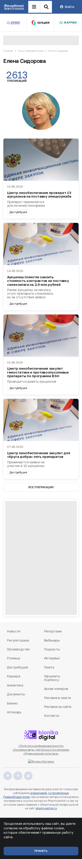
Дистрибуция (17, 667)
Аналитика (15, 685)
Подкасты (52, 649)
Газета (49, 667)
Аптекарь (14, 712)
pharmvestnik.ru (46, 808)
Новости (13, 631)
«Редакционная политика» (41, 753)
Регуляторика (18, 640)
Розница (13, 658)
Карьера (13, 676)
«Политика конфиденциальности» (41, 746)
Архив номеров (56, 688)
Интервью (52, 658)
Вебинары (52, 640)
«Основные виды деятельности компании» (41, 749)
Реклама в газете (57, 697)
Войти (69, 7)
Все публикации (40, 487)
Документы (16, 694)
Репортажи (53, 631)
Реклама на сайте (58, 706)
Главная (8, 50)
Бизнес (12, 703)
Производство (18, 649)
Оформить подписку (52, 677)
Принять (41, 851)
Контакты (51, 715)
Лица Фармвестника (31, 50)
